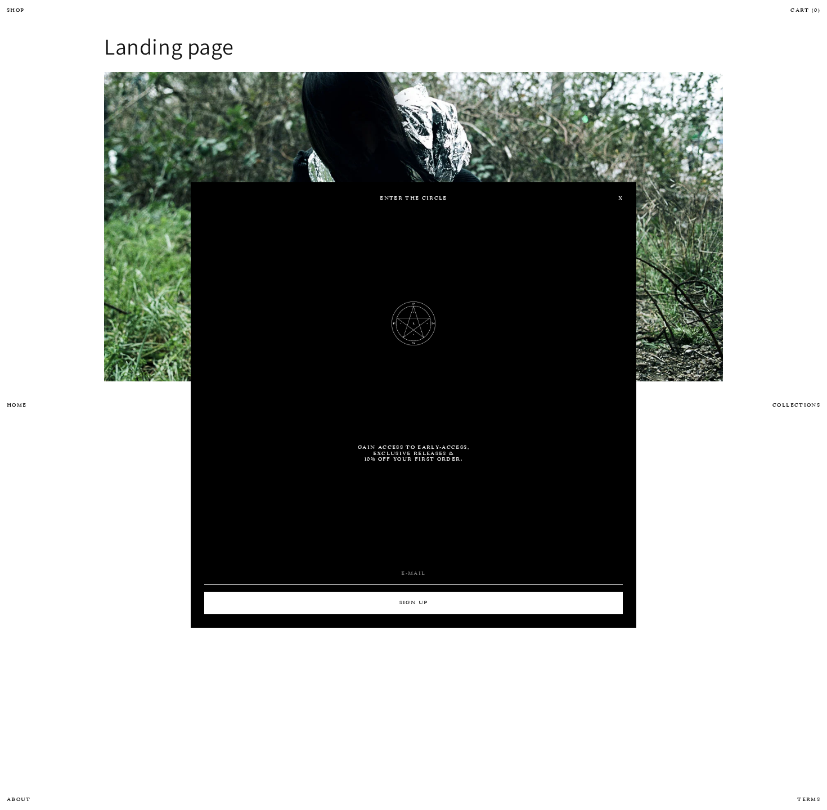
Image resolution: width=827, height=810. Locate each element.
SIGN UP (413, 602)
